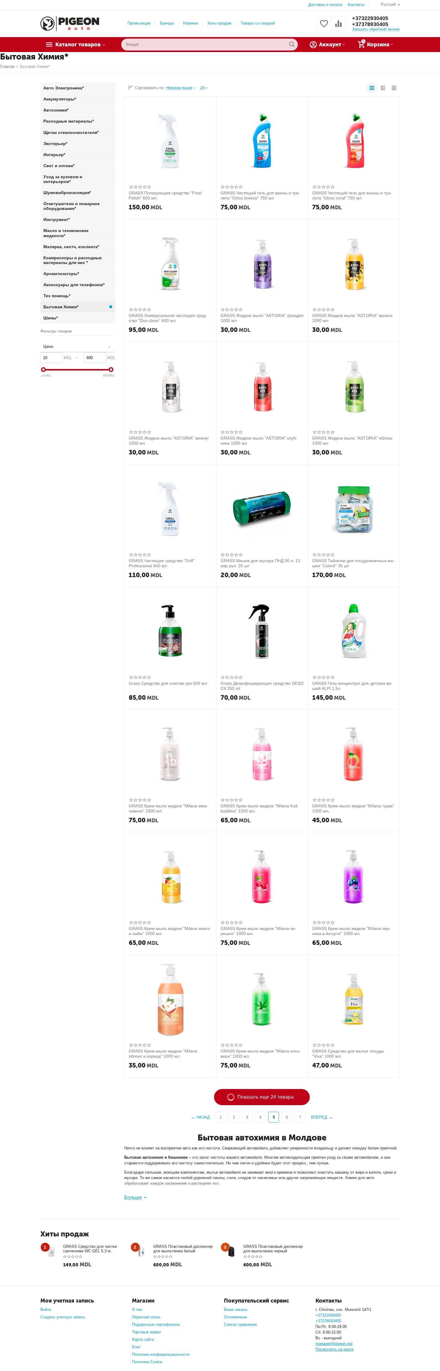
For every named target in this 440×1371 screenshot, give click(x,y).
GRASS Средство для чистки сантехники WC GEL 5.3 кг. (90, 1248)
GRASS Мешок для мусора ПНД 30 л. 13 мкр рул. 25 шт (260, 563)
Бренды (167, 23)
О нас (137, 1309)
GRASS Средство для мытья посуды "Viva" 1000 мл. (348, 1053)
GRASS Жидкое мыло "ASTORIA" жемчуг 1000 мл (169, 440)
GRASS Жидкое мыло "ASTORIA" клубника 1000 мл (259, 440)
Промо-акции (139, 23)
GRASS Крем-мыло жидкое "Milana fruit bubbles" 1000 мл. (259, 808)
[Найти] (292, 45)
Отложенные (235, 1317)
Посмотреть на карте (334, 1349)
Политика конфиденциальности (160, 1354)
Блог (136, 1347)
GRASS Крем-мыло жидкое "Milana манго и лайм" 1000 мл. (169, 931)
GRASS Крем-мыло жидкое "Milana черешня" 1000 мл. (258, 931)
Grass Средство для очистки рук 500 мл (168, 683)
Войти (45, 1309)
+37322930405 (370, 18)
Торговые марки (146, 1332)
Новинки (190, 23)
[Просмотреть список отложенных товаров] (324, 27)
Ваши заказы (235, 1309)
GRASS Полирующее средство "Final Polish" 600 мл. (165, 195)
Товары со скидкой (258, 23)
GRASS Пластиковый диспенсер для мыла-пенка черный (273, 1248)
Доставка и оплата (325, 4)
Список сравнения (240, 1324)
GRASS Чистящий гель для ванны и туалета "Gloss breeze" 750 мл (260, 195)
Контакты (356, 4)
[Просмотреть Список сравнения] (338, 27)
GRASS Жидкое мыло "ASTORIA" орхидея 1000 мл (262, 318)
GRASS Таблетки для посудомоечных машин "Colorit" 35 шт (353, 563)
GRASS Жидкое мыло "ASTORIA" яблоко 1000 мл (352, 440)
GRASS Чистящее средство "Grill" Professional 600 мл (162, 563)
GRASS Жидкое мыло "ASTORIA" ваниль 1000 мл (352, 318)
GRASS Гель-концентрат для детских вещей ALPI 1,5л (352, 685)
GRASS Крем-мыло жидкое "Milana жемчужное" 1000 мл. (168, 808)
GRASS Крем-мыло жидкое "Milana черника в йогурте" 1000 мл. (351, 931)
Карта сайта (143, 1339)
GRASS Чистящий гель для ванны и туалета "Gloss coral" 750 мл (352, 195)
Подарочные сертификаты (156, 1324)
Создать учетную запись (62, 1317)
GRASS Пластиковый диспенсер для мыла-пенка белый (183, 1248)
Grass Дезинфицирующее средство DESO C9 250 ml (262, 685)
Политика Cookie (147, 1362)
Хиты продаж (219, 23)
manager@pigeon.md (333, 1343)
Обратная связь (146, 1317)
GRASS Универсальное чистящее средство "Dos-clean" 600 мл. (168, 318)
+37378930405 (370, 24)
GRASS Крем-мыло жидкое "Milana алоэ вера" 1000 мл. (260, 1053)
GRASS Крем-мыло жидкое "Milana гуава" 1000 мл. (353, 808)
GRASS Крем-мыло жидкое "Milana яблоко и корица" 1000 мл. (163, 1053)
